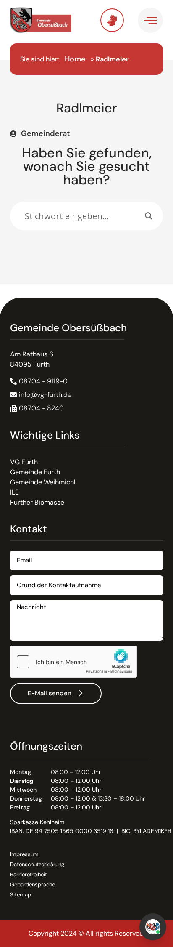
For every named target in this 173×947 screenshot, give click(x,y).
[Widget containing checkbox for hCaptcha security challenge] (73, 662)
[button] (37, 408)
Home (75, 59)
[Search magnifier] (149, 216)
